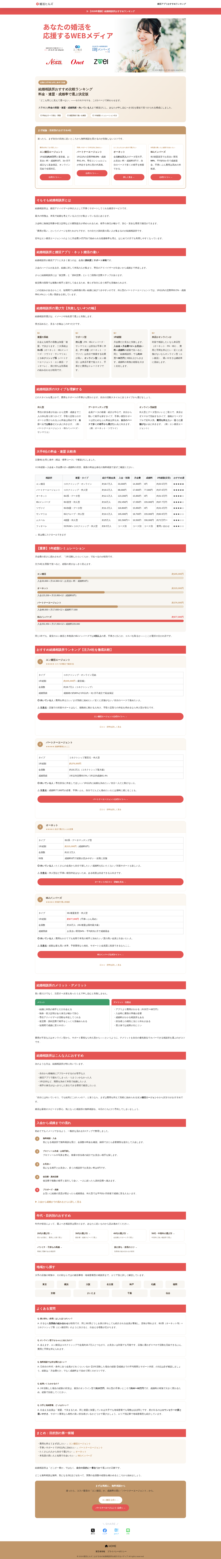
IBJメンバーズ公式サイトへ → (110, 954)
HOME (112, 1546)
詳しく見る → (129, 177)
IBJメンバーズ (85, 1455)
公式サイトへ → (55, 177)
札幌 (153, 1284)
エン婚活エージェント (80, 1443)
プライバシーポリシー (117, 1551)
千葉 (130, 1293)
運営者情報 (100, 1551)
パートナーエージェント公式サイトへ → (110, 799)
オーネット (81, 1451)
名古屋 (110, 1284)
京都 (53, 1293)
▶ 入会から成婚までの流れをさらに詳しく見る (58, 1202)
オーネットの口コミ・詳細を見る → (110, 882)
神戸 (131, 1284)
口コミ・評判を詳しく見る (110, 727)
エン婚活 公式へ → (110, 1500)
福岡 (175, 1284)
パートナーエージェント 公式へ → (110, 1508)
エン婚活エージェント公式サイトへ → (110, 716)
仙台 (168, 1293)
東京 (44, 1284)
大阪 (88, 1284)
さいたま (91, 1293)
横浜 (66, 1284)
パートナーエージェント (91, 1447)
